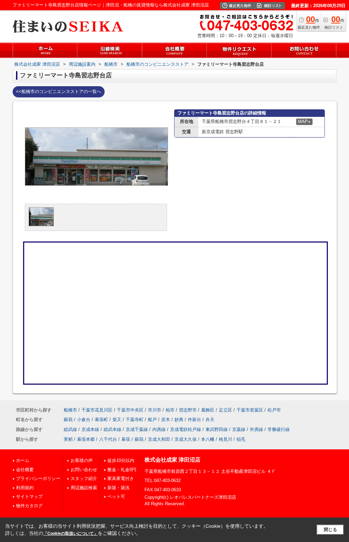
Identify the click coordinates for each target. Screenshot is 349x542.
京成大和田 (159, 439)
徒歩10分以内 (120, 460)
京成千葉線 (137, 429)
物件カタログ (29, 505)
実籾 (68, 439)
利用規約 (25, 487)
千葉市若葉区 (250, 410)
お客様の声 (82, 460)
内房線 (159, 429)
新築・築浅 (118, 487)
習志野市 (188, 410)
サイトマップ (29, 496)
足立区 (225, 410)
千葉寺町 (134, 419)
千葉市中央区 (130, 410)
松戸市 (274, 410)
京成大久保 (185, 439)
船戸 (152, 419)
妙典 (178, 419)
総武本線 (112, 429)
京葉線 (238, 429)
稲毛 (241, 439)
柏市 (170, 410)
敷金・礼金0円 (121, 469)
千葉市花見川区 (96, 410)
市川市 (154, 410)
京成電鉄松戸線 (185, 429)
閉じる (330, 529)
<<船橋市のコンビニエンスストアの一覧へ (58, 91)
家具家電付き (120, 478)
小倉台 (83, 419)
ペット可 (116, 496)
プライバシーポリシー (38, 478)
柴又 (116, 419)
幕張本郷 (86, 439)
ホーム (22, 460)
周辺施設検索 (84, 487)
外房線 (256, 429)
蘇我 (68, 419)
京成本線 (90, 429)
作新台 (194, 419)
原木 (165, 419)
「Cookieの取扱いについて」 (70, 533)
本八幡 (207, 439)
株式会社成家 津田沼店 (172, 460)
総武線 (70, 429)
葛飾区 (207, 410)
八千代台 (108, 439)
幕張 (125, 439)
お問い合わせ (84, 469)
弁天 (210, 419)
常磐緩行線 (279, 429)
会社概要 (25, 469)
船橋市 (70, 410)
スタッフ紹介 (84, 478)
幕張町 (101, 419)
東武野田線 (217, 429)
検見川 (225, 439)
